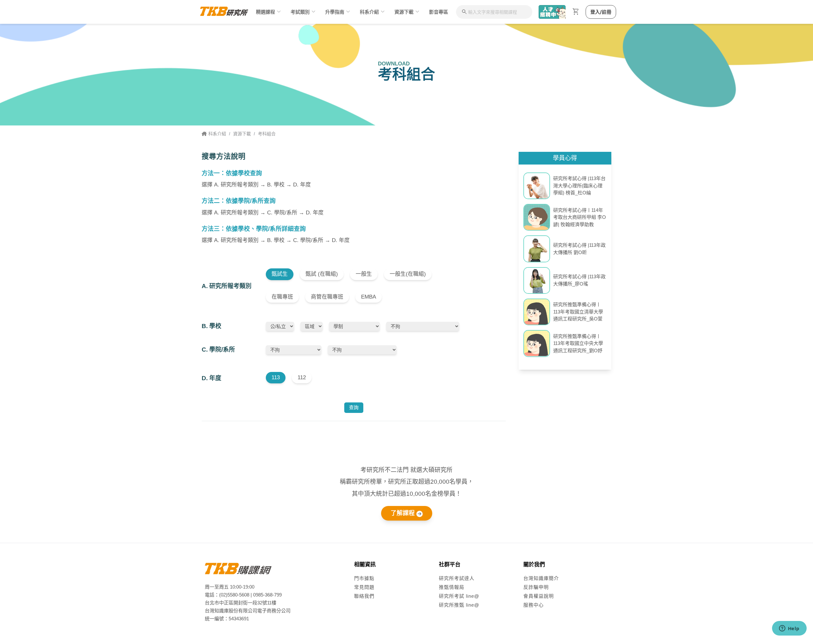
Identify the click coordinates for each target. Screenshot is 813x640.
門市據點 (364, 578)
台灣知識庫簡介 (541, 578)
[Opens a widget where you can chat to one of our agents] (789, 629)
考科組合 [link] (267, 133)
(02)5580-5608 (234, 594)
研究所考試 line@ (459, 596)
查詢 (354, 407)
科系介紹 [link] (217, 133)
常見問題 (364, 587)
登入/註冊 (600, 12)
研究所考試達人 (456, 578)
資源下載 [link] (242, 133)
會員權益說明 (538, 596)
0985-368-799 (267, 594)
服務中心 (533, 605)
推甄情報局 (451, 587)
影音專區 (438, 12)
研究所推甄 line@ (459, 605)
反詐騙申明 (536, 587)
